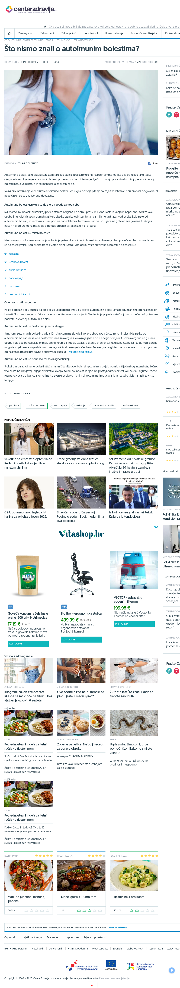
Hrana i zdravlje (114, 33)
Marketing (53, 937)
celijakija (14, 254)
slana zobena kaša (68, 739)
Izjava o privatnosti (95, 937)
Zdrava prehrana (14, 686)
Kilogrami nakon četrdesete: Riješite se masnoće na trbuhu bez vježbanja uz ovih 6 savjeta (28, 696)
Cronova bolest (18, 262)
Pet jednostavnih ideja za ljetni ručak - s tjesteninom (25, 746)
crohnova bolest (37, 405)
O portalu (10, 937)
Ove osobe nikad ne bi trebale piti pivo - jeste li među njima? (81, 694)
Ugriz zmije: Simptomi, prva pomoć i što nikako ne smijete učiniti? (131, 748)
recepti (8, 739)
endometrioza (17, 270)
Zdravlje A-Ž (68, 33)
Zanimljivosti (25, 33)
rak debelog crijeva (80, 352)
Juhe (168, 421)
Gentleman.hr (56, 948)
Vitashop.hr (38, 948)
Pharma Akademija (78, 948)
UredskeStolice (100, 948)
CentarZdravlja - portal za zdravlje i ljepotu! (28, 40)
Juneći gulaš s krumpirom (78, 897)
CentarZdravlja (30, 9)
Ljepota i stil (90, 33)
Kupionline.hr (156, 948)
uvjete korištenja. (117, 927)
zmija (113, 739)
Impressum (72, 937)
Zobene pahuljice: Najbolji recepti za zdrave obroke (80, 746)
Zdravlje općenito (83, 40)
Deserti (170, 445)
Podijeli (46, 62)
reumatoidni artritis (20, 294)
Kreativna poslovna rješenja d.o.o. (117, 978)
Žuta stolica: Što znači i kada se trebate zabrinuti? (131, 694)
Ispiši (56, 62)
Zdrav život (47, 33)
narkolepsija (16, 278)
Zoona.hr (118, 948)
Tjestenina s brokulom (129, 897)
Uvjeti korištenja (32, 937)
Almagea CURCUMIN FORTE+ (75, 756)
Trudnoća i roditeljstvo (144, 33)
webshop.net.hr (135, 948)
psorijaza (14, 286)
